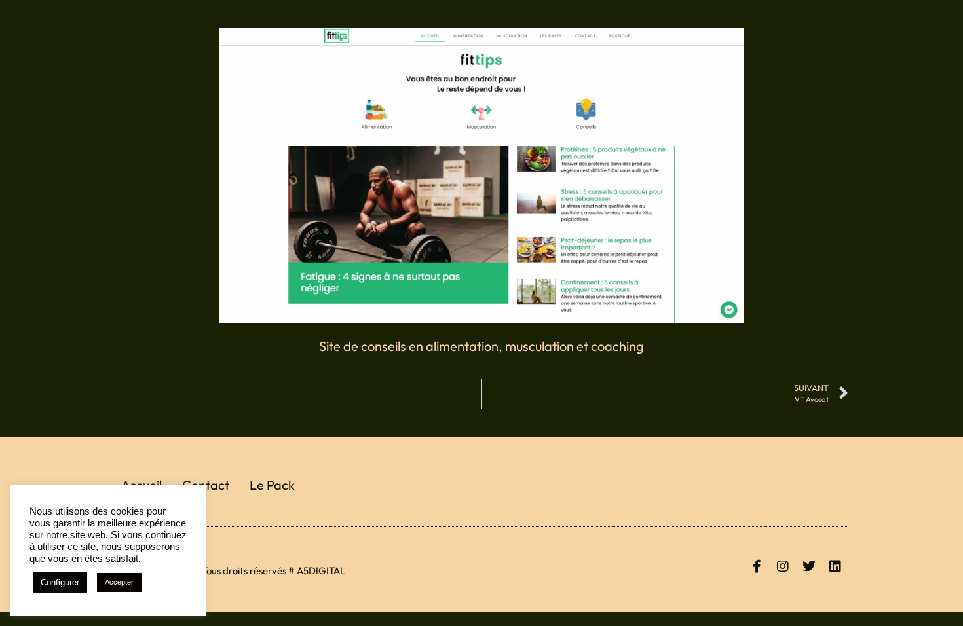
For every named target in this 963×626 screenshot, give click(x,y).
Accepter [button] (119, 582)
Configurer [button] (60, 582)
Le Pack (272, 485)
